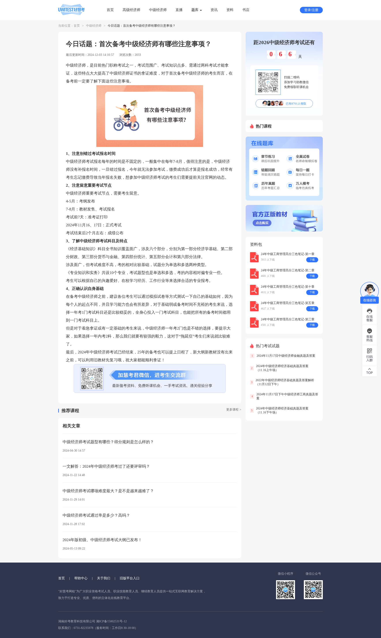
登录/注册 (311, 10)
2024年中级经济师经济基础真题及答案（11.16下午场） (282, 410)
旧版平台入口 (130, 578)
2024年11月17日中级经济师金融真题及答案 (286, 355)
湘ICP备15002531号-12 (111, 621)
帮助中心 (81, 578)
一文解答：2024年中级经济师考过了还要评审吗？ (106, 466)
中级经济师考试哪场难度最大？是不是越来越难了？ (108, 491)
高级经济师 (131, 10)
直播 (179, 10)
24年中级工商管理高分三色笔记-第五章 (287, 303)
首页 (110, 10)
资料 (229, 10)
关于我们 (103, 578)
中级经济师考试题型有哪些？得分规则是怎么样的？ (108, 442)
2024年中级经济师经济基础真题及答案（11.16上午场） (282, 368)
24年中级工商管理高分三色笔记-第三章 (287, 319)
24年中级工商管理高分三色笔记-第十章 (287, 286)
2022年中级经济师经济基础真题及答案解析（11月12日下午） (285, 382)
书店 (245, 10)
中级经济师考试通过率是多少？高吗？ (96, 515)
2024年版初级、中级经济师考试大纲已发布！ (102, 540)
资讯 (214, 10)
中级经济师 (158, 10)
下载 (312, 259)
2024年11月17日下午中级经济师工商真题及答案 (287, 396)
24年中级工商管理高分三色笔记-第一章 (287, 254)
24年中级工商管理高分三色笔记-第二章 (287, 270)
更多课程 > (233, 409)
